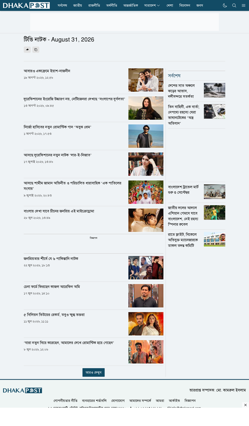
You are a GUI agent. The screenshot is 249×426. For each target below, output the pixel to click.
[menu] (242, 5)
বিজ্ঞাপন (190, 401)
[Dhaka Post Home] (22, 390)
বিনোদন (184, 5)
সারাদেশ (150, 5)
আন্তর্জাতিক (130, 5)
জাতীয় (77, 5)
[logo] (26, 5)
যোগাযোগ (118, 401)
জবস (199, 5)
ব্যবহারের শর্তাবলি (94, 401)
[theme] (225, 5)
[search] (234, 5)
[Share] (27, 50)
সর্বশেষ (62, 5)
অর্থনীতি (111, 5)
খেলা (170, 5)
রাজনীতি (94, 5)
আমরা (160, 401)
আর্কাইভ (174, 401)
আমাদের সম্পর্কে (140, 401)
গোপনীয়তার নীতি (65, 401)
